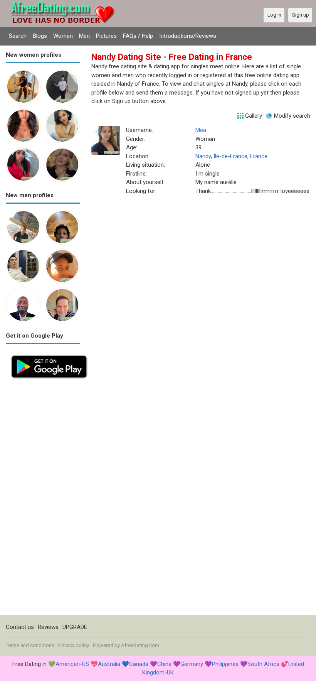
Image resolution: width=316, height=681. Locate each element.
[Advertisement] (43, 499)
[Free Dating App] (49, 354)
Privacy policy (73, 645)
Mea (200, 130)
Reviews (48, 627)
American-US (72, 664)
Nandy (203, 156)
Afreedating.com (140, 645)
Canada (138, 664)
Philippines (225, 664)
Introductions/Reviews (187, 35)
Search (18, 35)
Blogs (40, 35)
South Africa (263, 664)
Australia (109, 664)
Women (63, 35)
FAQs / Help (138, 35)
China (164, 664)
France (258, 156)
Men (84, 35)
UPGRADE (74, 627)
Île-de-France (230, 156)
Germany (191, 664)
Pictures (106, 35)
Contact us (20, 627)
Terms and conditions (30, 645)
